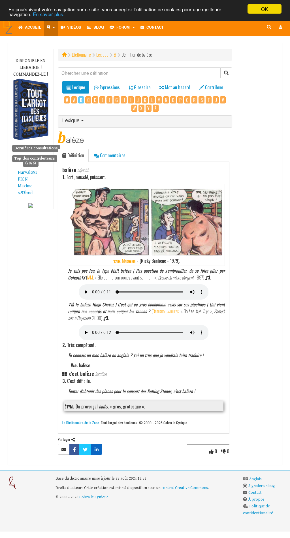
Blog (97, 27)
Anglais (255, 479)
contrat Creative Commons (184, 488)
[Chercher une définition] (269, 27)
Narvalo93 (28, 172)
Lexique (102, 54)
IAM (90, 277)
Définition (75, 155)
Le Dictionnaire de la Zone (80, 422)
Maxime (25, 186)
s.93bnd (25, 193)
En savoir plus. (49, 14)
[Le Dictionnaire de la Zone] (30, 205)
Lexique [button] (71, 121)
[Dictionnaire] (51, 27)
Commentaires (112, 155)
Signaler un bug (261, 486)
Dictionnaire (81, 54)
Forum (122, 27)
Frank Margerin (124, 260)
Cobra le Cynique (93, 497)
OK (264, 8)
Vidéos (73, 27)
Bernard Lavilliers (166, 311)
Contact (154, 27)
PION (23, 179)
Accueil (32, 27)
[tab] (145, 121)
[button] (281, 27)
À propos (256, 499)
